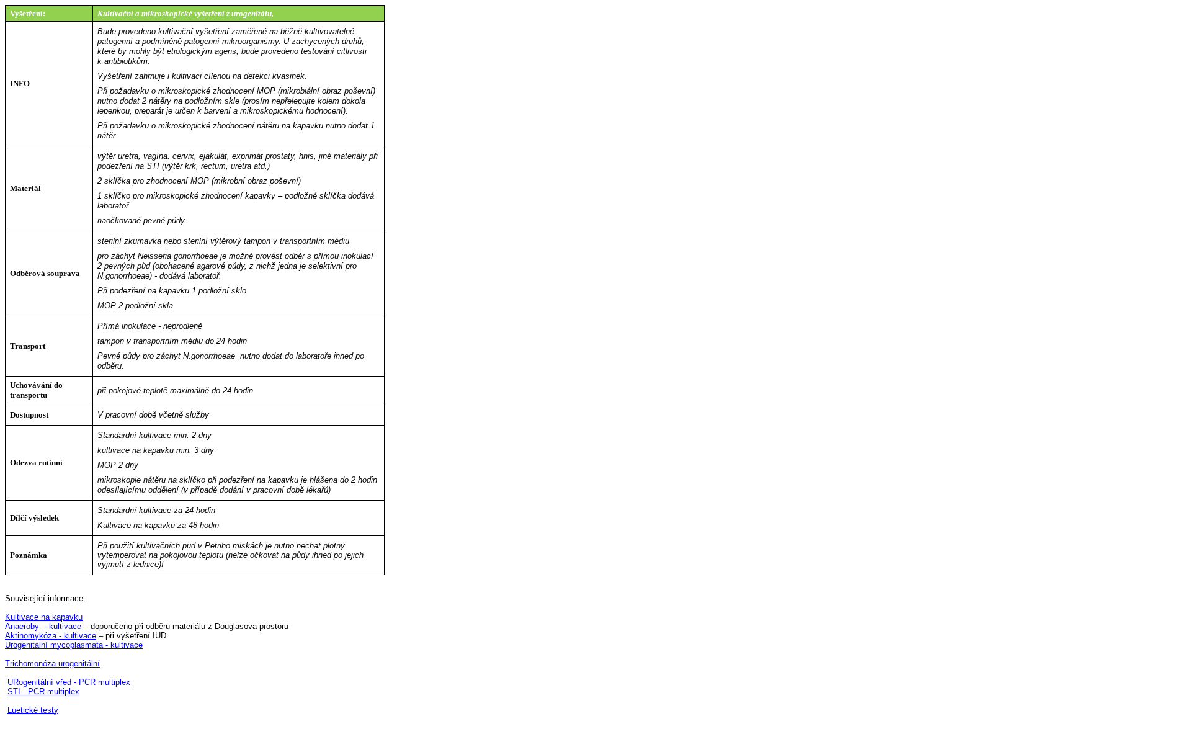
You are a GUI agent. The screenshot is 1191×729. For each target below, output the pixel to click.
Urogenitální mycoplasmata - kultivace (74, 645)
